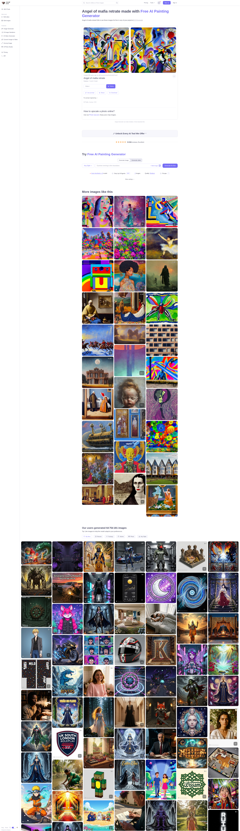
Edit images (7, 20)
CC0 (95, 102)
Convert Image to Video (11, 39)
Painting (86, 81)
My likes (87, 536)
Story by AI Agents (119, 173)
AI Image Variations (9, 32)
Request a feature (6, 830)
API (5, 56)
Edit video (6, 17)
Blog (3, 827)
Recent (99, 536)
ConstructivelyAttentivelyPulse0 (108, 75)
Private (164, 173)
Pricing (146, 2)
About (6, 827)
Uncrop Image (8, 43)
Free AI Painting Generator (106, 154)
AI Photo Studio (8, 47)
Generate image (124, 160)
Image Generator (9, 28)
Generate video (136, 160)
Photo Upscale (94, 115)
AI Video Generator (9, 36)
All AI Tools (7, 9)
